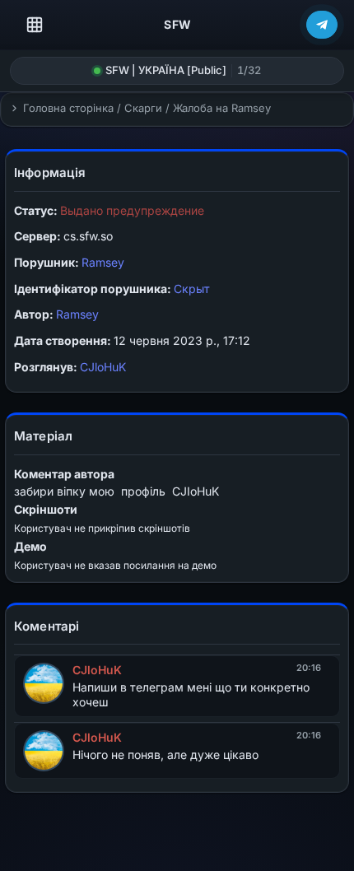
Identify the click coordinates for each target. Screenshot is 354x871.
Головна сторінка (68, 107)
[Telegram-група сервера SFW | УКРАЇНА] (322, 25)
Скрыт (192, 289)
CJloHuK (103, 367)
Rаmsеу (103, 262)
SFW (178, 24)
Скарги (143, 107)
